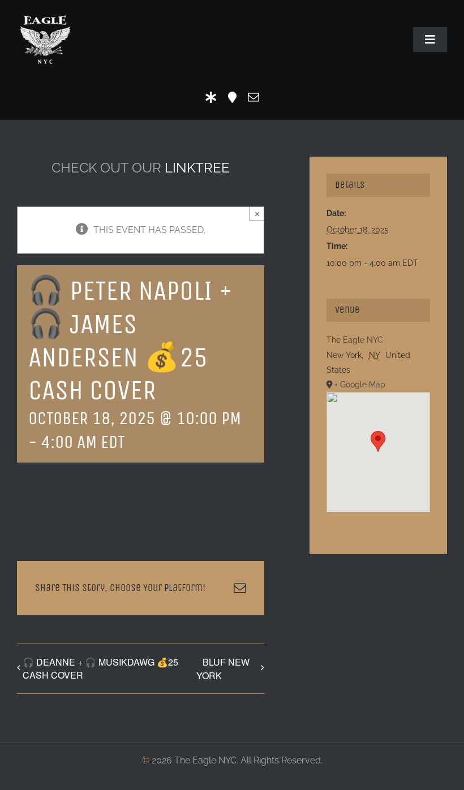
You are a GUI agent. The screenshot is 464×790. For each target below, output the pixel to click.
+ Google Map (359, 384)
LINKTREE (197, 167)
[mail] (253, 97)
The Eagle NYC (354, 339)
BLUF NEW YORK (223, 668)
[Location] (232, 97)
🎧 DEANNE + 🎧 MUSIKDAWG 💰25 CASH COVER (100, 668)
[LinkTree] (211, 97)
